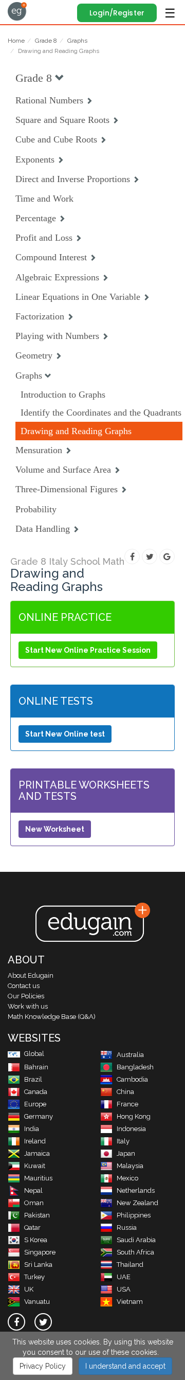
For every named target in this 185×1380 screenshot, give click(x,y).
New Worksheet (54, 829)
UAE (124, 1277)
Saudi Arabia (136, 1240)
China (125, 1092)
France (127, 1104)
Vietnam (130, 1301)
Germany (38, 1116)
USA (124, 1289)
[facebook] (16, 1322)
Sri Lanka (38, 1264)
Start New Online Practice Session (88, 650)
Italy (123, 1141)
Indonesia (131, 1129)
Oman (34, 1203)
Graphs (77, 40)
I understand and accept (125, 1366)
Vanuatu (37, 1301)
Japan (126, 1153)
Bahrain (36, 1067)
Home (16, 40)
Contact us (24, 986)
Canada (35, 1092)
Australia (130, 1055)
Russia (127, 1227)
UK (28, 1289)
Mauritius (38, 1178)
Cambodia (132, 1079)
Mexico (127, 1178)
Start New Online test (65, 734)
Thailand (130, 1264)
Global (34, 1054)
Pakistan (37, 1215)
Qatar (32, 1227)
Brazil (33, 1079)
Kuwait (34, 1166)
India (31, 1129)
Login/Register (116, 13)
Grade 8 (46, 40)
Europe (35, 1104)
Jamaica (37, 1153)
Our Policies (26, 996)
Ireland (35, 1141)
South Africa (135, 1252)
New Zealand (137, 1203)
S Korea (35, 1240)
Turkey (34, 1277)
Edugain (17, 11)
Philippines (134, 1215)
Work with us (28, 1006)
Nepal (33, 1190)
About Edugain (30, 975)
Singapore (39, 1252)
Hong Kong (134, 1116)
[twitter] (43, 1322)
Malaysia (130, 1166)
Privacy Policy (43, 1366)
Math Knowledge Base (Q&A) (52, 1016)
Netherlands (136, 1190)
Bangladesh (135, 1067)
